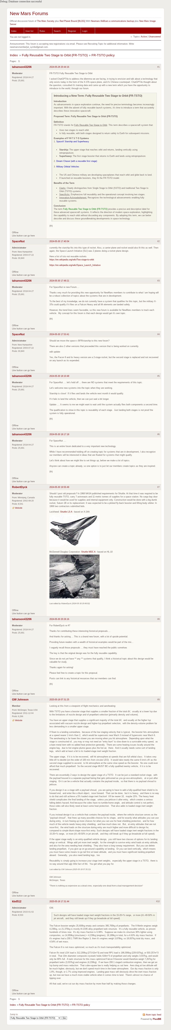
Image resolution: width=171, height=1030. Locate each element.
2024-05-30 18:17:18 (59, 434)
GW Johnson (20, 699)
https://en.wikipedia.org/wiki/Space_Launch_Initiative (75, 265)
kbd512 (16, 901)
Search (57, 31)
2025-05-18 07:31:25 (59, 699)
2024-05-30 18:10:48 (59, 376)
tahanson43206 (22, 67)
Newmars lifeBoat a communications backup (112, 21)
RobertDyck (19, 487)
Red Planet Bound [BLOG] (72, 21)
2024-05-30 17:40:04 (59, 241)
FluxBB (157, 1019)
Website (18, 508)
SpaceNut (18, 241)
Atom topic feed (153, 1014)
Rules (42, 31)
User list (29, 31)
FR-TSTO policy (103, 55)
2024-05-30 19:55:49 (59, 487)
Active (144, 36)
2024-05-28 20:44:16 (59, 67)
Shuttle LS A (66, 511)
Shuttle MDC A (88, 552)
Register (72, 31)
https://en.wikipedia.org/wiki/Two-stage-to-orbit (71, 259)
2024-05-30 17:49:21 (59, 280)
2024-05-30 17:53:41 (59, 334)
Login (84, 31)
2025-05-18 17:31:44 (59, 901)
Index (14, 31)
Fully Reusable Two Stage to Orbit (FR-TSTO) (55, 55)
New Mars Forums (29, 13)
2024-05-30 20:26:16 (59, 619)
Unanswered (155, 36)
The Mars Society (45, 21)
